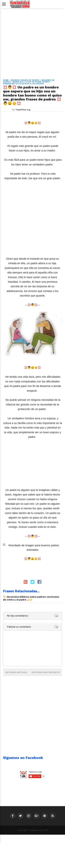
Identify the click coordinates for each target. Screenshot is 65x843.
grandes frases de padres (25, 80)
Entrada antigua (16, 672)
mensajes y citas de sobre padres (31, 82)
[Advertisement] (32, 42)
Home (6, 80)
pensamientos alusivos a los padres (23, 84)
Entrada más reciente (46, 672)
